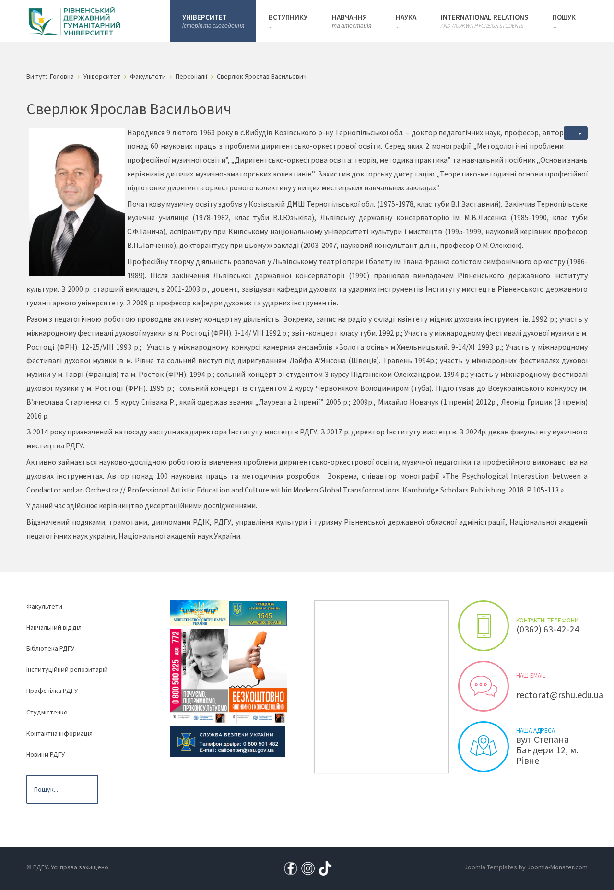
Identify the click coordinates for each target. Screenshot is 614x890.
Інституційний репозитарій (67, 669)
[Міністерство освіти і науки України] (199, 612)
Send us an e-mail (483, 686)
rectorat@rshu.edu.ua (559, 695)
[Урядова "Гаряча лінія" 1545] (258, 612)
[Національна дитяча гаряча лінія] (199, 675)
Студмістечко (47, 712)
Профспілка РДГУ (52, 690)
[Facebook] (290, 868)
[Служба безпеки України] (227, 741)
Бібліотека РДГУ (50, 648)
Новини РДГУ (45, 754)
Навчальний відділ (54, 627)
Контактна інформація (59, 733)
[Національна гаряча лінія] (258, 675)
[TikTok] (325, 868)
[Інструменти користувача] (576, 133)
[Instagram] (308, 868)
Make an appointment (483, 625)
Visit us (483, 746)
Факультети (44, 606)
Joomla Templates (490, 867)
